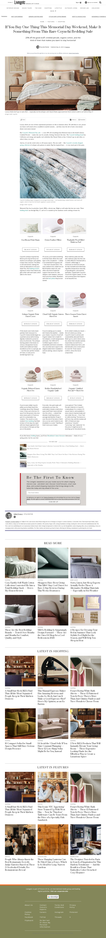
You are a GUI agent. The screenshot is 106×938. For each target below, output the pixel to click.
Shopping (48, 8)
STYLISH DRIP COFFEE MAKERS (57, 16)
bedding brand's (34, 268)
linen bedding (29, 421)
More (52, 11)
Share (24, 119)
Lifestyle (58, 8)
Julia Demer (45, 47)
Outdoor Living (71, 8)
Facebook (29, 917)
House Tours (27, 8)
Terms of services (49, 497)
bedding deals (24, 210)
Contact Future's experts (43, 907)
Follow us (74, 119)
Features (51, 21)
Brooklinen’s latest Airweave (56, 436)
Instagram (59, 912)
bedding (33, 436)
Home (42, 21)
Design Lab (84, 8)
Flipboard (29, 920)
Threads (58, 917)
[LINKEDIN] (15, 517)
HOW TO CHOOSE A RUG (79, 16)
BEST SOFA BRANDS (17, 16)
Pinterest (74, 912)
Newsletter (82, 119)
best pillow (51, 278)
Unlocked (95, 8)
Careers (43, 912)
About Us (29, 905)
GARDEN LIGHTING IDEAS (36, 16)
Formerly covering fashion (12, 521)
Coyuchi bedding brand (76, 135)
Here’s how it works (74, 53)
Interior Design (13, 8)
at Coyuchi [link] (30, 249)
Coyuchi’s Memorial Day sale (31, 132)
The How (38, 8)
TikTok (43, 917)
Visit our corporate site (59, 891)
